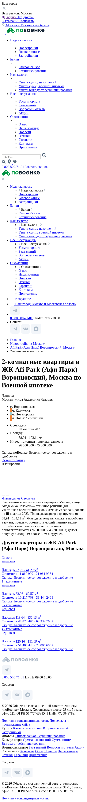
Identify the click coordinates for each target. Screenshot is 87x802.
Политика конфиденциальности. (26, 720)
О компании (11, 21)
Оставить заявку (13, 460)
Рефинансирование (32, 71)
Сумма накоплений (37, 739)
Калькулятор (19, 74)
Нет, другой (25, 17)
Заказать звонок (36, 167)
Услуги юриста (29, 101)
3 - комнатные (12, 605)
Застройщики (28, 55)
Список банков (29, 67)
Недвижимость (21, 40)
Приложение (28, 147)
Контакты (27, 21)
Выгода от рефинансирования (23, 743)
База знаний (27, 105)
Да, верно (9, 17)
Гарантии (25, 139)
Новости (25, 132)
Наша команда (29, 128)
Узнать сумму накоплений (37, 82)
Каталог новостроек (27, 728)
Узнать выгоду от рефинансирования (45, 90)
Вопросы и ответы (32, 109)
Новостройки (28, 48)
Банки (14, 59)
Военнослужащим (23, 94)
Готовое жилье (29, 51)
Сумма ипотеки (63, 739)
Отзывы (24, 136)
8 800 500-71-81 (13, 167)
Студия (7, 557)
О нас (23, 124)
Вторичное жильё (55, 728)
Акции (24, 113)
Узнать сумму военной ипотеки (41, 86)
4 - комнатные (12, 629)
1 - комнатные (12, 581)
